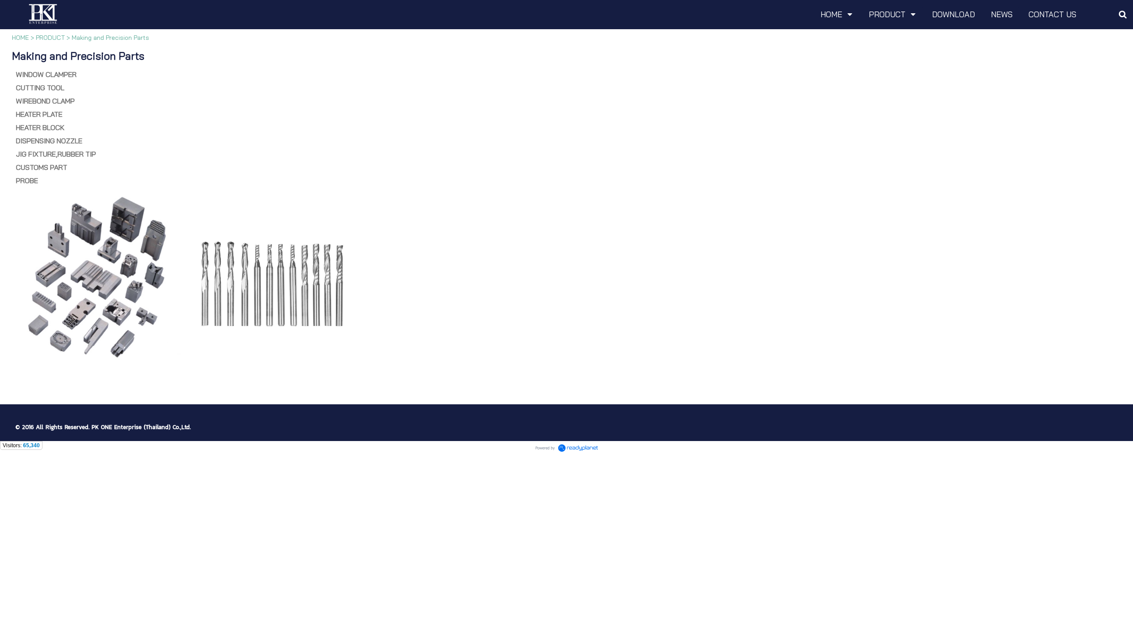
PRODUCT (50, 38)
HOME (20, 38)
